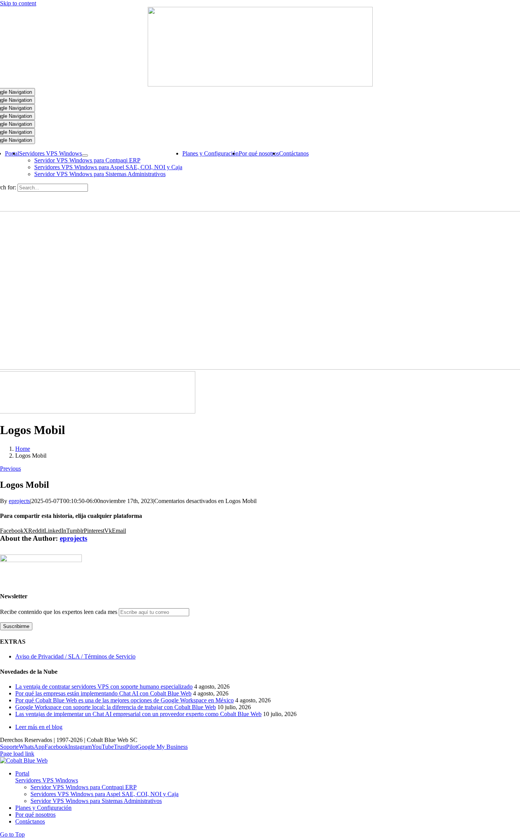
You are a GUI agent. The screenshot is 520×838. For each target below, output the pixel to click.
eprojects (19, 501)
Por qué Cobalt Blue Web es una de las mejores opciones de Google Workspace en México (124, 700)
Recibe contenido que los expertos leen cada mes (59, 612)
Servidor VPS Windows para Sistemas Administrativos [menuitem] (96, 801)
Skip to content (18, 3)
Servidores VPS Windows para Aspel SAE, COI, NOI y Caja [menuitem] (104, 794)
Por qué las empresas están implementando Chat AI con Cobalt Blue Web (103, 693)
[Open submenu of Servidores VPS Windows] (85, 155)
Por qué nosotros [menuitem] (35, 814)
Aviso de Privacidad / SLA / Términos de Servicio (75, 656)
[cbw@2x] (260, 84)
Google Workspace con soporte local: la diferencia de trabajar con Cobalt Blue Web (115, 707)
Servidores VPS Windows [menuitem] (46, 780)
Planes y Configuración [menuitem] (43, 807)
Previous (10, 468)
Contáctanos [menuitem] (30, 821)
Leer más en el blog (38, 727)
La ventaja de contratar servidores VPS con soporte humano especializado (104, 686)
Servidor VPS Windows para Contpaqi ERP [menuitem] (83, 787)
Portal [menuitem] (22, 773)
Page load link (17, 753)
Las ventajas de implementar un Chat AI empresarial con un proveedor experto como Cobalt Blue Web (138, 714)
